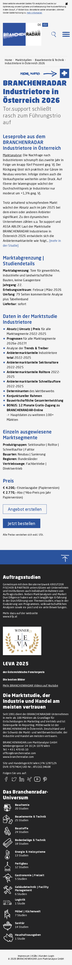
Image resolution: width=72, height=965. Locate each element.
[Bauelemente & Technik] (36, 825)
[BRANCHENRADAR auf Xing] (29, 780)
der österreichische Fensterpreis (24, 672)
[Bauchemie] (36, 813)
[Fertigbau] (36, 871)
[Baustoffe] (36, 836)
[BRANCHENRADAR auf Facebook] (6, 780)
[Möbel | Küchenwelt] (36, 919)
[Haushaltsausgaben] (36, 943)
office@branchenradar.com (19, 753)
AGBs (34, 955)
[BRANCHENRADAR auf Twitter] (14, 780)
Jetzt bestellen (21, 523)
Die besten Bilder (14, 679)
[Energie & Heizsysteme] (36, 860)
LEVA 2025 (16, 663)
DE (39, 24)
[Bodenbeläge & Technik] (36, 848)
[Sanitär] (36, 931)
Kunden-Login (46, 955)
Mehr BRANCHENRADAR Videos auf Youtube (30, 685)
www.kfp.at (10, 616)
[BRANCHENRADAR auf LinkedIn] (21, 780)
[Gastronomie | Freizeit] (36, 883)
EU (45, 24)
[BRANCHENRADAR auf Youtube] (37, 780)
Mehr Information (34, 13)
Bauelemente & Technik (49, 60)
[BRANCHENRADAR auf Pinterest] (45, 780)
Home (8, 60)
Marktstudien (23, 60)
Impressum (24, 955)
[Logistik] (36, 908)
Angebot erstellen (25, 509)
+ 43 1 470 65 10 (18, 749)
